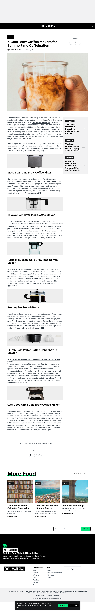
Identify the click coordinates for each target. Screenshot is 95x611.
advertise (50, 575)
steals (35, 585)
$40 (49, 430)
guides (35, 582)
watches (36, 580)
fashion (35, 573)
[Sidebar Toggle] (2, 26)
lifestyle (36, 575)
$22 (17, 285)
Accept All (63, 605)
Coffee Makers (28, 443)
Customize (73, 605)
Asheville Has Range (73, 505)
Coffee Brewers (47, 443)
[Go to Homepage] (48, 26)
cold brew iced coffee (41, 122)
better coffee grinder (42, 238)
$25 (42, 328)
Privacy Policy (40, 595)
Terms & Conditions (53, 595)
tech (34, 577)
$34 (25, 383)
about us (50, 570)
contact (49, 577)
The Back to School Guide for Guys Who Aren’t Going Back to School (18, 509)
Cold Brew (37, 443)
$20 (53, 238)
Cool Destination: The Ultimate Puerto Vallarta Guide (46, 508)
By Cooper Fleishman (14, 49)
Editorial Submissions (54, 573)
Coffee (21, 443)
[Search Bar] (92, 26)
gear (34, 570)
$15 (39, 193)
